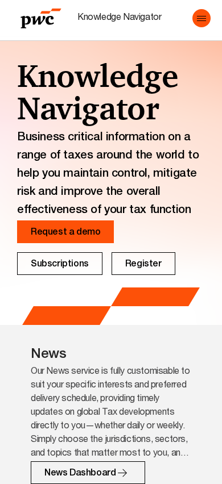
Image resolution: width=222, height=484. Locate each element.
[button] (201, 18)
